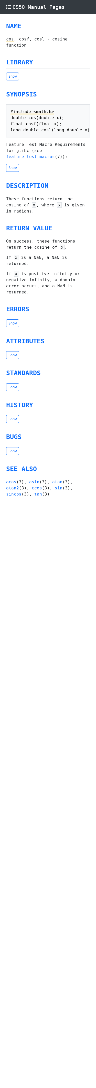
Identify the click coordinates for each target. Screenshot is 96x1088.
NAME (14, 26)
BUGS (14, 437)
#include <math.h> (32, 111)
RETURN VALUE (29, 228)
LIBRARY (19, 62)
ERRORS (17, 309)
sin (58, 488)
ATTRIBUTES (25, 341)
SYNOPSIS (21, 94)
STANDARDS (23, 373)
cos (10, 39)
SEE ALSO (21, 469)
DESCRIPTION (27, 185)
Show (12, 76)
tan (38, 494)
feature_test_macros (30, 156)
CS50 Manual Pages (39, 7)
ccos (37, 488)
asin (34, 481)
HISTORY (19, 405)
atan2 (12, 488)
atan (57, 481)
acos (11, 481)
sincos (14, 494)
